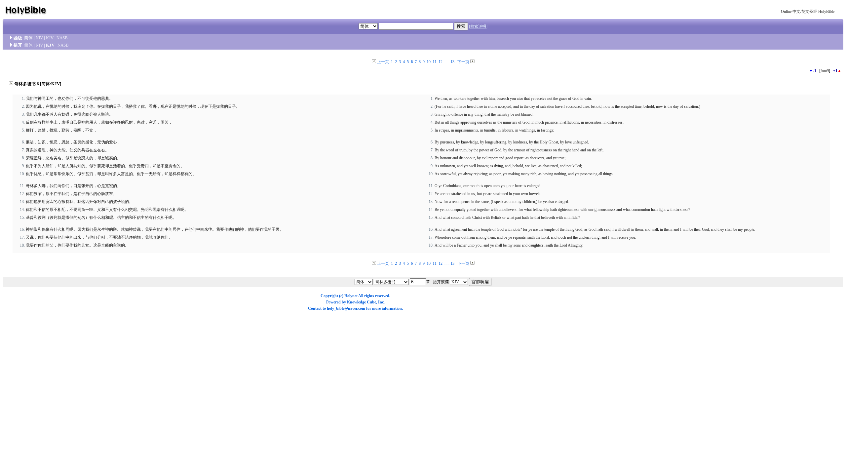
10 (429, 62)
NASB (62, 37)
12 (440, 62)
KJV (50, 37)
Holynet (351, 296)
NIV (39, 37)
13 (452, 62)
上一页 (383, 62)
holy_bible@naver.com (346, 308)
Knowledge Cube (361, 302)
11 (435, 62)
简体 (28, 37)
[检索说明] (478, 26)
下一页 (463, 62)
